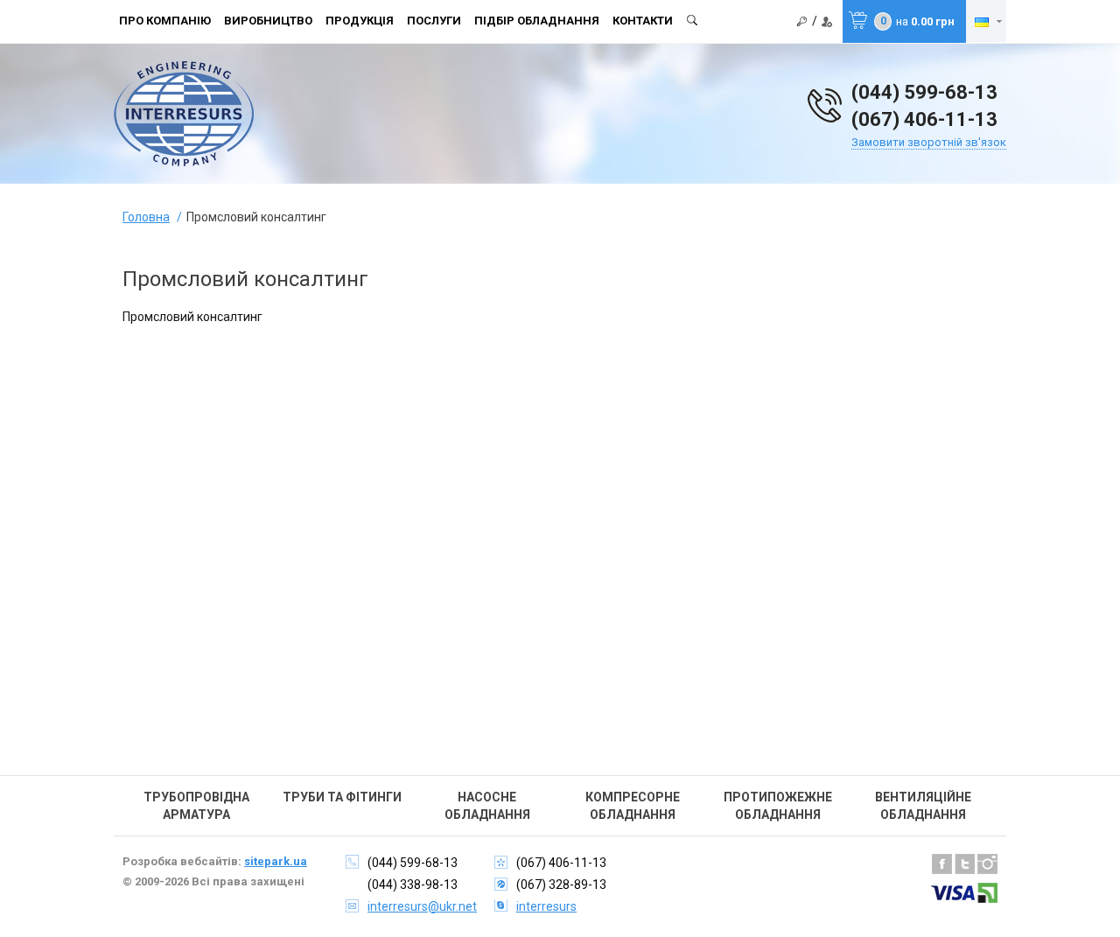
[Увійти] (802, 22)
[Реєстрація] (827, 22)
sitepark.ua (275, 861)
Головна (146, 217)
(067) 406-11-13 (924, 119)
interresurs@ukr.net (422, 906)
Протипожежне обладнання (778, 806)
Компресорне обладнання (632, 806)
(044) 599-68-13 (924, 92)
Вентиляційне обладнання (923, 806)
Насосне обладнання (487, 806)
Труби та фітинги (342, 797)
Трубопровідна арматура (196, 806)
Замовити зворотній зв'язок (928, 142)
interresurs (546, 906)
